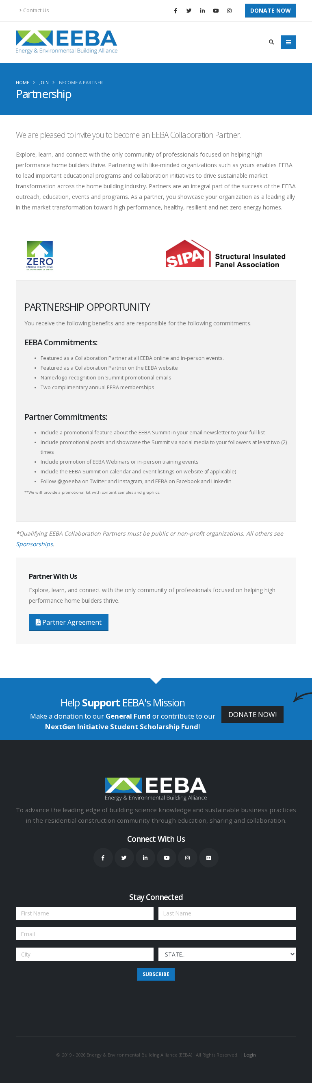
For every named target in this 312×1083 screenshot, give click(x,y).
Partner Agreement (71, 622)
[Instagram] (229, 10)
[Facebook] (175, 10)
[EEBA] (66, 42)
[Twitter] (189, 10)
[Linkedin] (202, 10)
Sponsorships (34, 544)
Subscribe (156, 974)
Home (22, 82)
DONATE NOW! (252, 714)
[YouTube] (215, 10)
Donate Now (270, 10)
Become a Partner (81, 82)
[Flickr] (209, 857)
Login (250, 1055)
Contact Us (36, 10)
